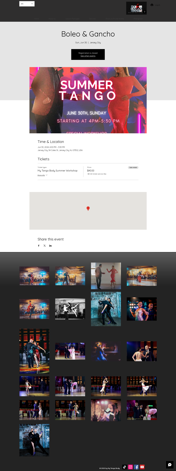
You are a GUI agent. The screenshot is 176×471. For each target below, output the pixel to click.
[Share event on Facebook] (39, 246)
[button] (145, 10)
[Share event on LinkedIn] (50, 246)
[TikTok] (124, 467)
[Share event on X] (44, 246)
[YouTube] (142, 467)
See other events (88, 56)
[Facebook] (136, 467)
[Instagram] (130, 467)
